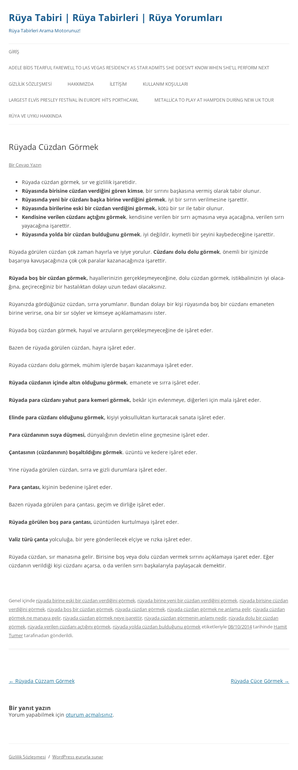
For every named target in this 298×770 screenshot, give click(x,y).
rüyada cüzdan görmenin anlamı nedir (185, 618)
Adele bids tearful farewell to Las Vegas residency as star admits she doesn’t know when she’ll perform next (139, 68)
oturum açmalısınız (89, 714)
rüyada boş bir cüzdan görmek (80, 609)
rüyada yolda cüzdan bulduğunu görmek (157, 626)
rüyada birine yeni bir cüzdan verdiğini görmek (187, 600)
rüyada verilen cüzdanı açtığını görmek (69, 626)
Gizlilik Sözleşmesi (30, 84)
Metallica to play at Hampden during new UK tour (214, 100)
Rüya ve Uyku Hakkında (35, 116)
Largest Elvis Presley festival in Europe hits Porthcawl (73, 100)
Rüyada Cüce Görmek (260, 680)
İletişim (118, 84)
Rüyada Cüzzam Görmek (41, 680)
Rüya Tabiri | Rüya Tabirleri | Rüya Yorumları (115, 17)
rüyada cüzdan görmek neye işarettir (102, 618)
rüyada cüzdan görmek (140, 609)
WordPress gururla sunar (77, 757)
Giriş (14, 52)
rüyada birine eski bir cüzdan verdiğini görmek (85, 600)
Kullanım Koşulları (165, 84)
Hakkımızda (81, 84)
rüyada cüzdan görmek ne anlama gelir (209, 609)
